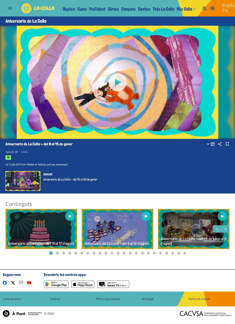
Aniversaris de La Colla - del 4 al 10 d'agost (116, 243)
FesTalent (97, 9)
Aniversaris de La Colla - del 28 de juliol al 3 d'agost (193, 241)
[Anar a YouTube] (30, 283)
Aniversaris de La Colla (26, 21)
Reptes (69, 9)
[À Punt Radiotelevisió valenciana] (22, 313)
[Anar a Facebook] (5, 283)
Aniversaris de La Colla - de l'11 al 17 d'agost (41, 243)
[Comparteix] (219, 144)
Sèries (113, 9)
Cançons (128, 9)
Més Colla (184, 9)
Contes (144, 9)
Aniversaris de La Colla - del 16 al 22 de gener (70, 179)
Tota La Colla (163, 9)
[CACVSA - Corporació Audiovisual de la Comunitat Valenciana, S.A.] (205, 313)
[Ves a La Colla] (38, 8)
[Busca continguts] (204, 8)
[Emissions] (210, 144)
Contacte (55, 298)
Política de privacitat (108, 298)
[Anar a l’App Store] (83, 284)
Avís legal (147, 298)
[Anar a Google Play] (56, 284)
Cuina (82, 9)
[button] (51, 253)
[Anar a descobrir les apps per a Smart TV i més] (113, 284)
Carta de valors (12, 298)
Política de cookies (199, 298)
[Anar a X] (13, 283)
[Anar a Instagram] (21, 283)
